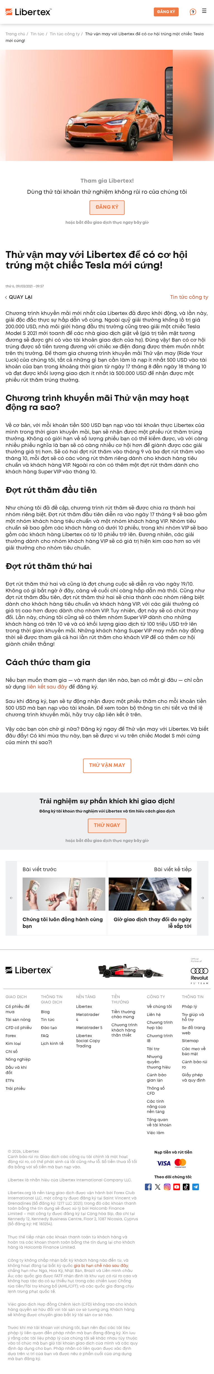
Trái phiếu (15, 1088)
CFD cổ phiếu (19, 1028)
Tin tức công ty (65, 34)
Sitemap (190, 1041)
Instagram (167, 1187)
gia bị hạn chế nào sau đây (101, 1266)
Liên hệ (154, 1015)
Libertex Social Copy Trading (88, 1041)
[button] (205, 12)
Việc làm (155, 1133)
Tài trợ (153, 1049)
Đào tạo (49, 1028)
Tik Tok (186, 1187)
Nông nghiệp (18, 1059)
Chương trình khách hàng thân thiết (124, 1030)
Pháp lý (189, 1006)
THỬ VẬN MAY (107, 765)
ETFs (10, 1080)
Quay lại (20, 297)
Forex (11, 1036)
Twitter (157, 1187)
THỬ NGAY (107, 825)
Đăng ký (166, 12)
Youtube (176, 1187)
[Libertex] (29, 12)
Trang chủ (15, 34)
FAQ (45, 1036)
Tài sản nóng (18, 1020)
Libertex (84, 1006)
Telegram (195, 1187)
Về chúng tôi (159, 1006)
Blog (45, 1012)
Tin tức (37, 34)
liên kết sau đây (47, 687)
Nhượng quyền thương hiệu (159, 1062)
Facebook (148, 1187)
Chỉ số (12, 1052)
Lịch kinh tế (52, 1043)
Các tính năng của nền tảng (156, 1107)
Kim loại (13, 1043)
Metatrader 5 (89, 1028)
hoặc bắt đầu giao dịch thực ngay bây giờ (107, 841)
